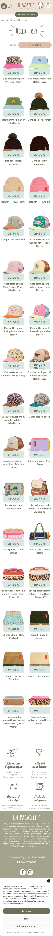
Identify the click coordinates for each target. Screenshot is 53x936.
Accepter (26, 911)
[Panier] (48, 5)
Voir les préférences (27, 926)
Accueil (4, 20)
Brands (13, 20)
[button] (49, 881)
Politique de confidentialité (34, 932)
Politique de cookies (15, 932)
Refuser (26, 918)
